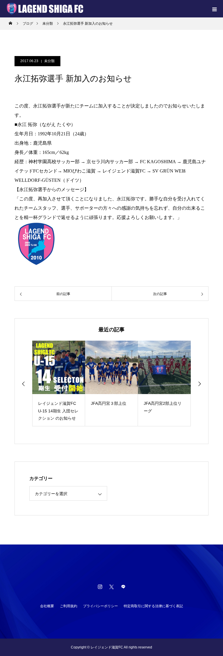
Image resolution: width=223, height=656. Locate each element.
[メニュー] (214, 8)
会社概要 (47, 606)
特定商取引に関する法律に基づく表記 (153, 606)
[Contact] (123, 586)
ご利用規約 (68, 606)
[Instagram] (100, 586)
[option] (58, 383)
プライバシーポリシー (100, 606)
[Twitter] (111, 586)
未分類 (49, 61)
